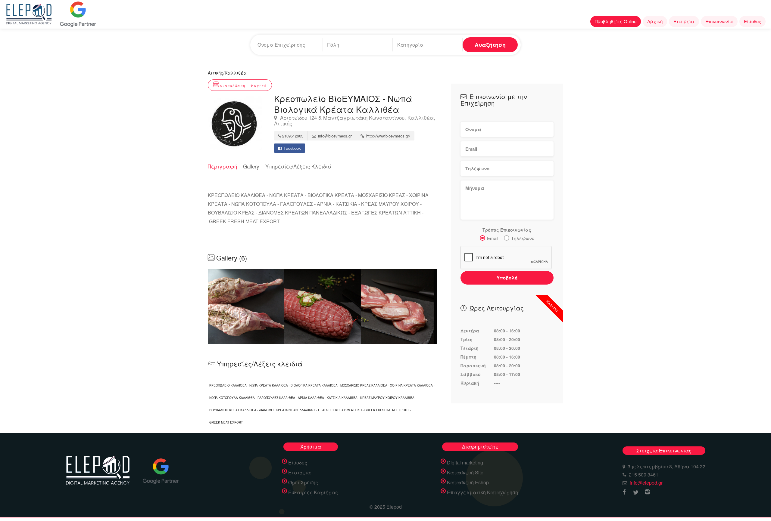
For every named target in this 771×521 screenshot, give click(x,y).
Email (492, 238)
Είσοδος (752, 21)
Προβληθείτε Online (615, 21)
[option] (322, 306)
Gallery (251, 166)
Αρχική (655, 21)
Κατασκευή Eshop (468, 482)
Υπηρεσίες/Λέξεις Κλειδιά (298, 166)
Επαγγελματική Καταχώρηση (482, 492)
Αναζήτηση (490, 45)
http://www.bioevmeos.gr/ (387, 136)
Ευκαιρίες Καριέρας (313, 492)
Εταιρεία (684, 21)
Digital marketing (465, 462)
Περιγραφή (222, 166)
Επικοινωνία (719, 21)
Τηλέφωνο (522, 238)
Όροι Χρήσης (303, 482)
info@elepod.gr (646, 482)
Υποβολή (507, 277)
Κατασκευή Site (465, 472)
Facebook (291, 148)
